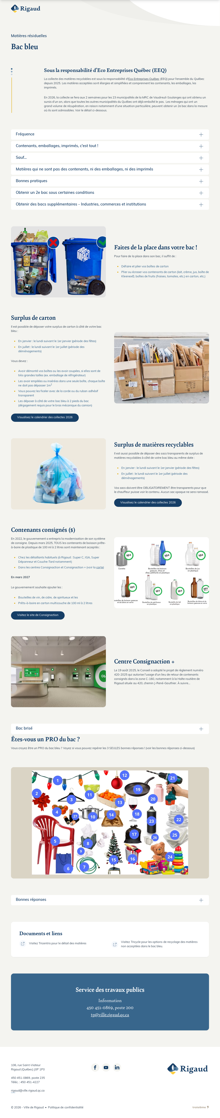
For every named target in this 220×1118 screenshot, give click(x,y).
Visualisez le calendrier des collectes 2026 (45, 417)
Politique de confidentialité (65, 1107)
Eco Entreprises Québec (144, 79)
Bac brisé (24, 729)
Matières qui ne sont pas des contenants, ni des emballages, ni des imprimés (84, 169)
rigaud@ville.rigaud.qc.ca (28, 1090)
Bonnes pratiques (31, 181)
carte (99, 567)
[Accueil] (26, 9)
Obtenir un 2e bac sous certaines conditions (55, 193)
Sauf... (21, 158)
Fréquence (25, 134)
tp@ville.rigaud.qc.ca (110, 1014)
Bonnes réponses (31, 900)
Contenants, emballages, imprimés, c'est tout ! (57, 146)
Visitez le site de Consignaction (37, 615)
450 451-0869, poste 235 (28, 1078)
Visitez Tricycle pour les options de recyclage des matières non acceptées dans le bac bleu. (159, 944)
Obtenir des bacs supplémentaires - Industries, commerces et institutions (81, 205)
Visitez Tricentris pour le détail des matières (57, 943)
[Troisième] (200, 1107)
